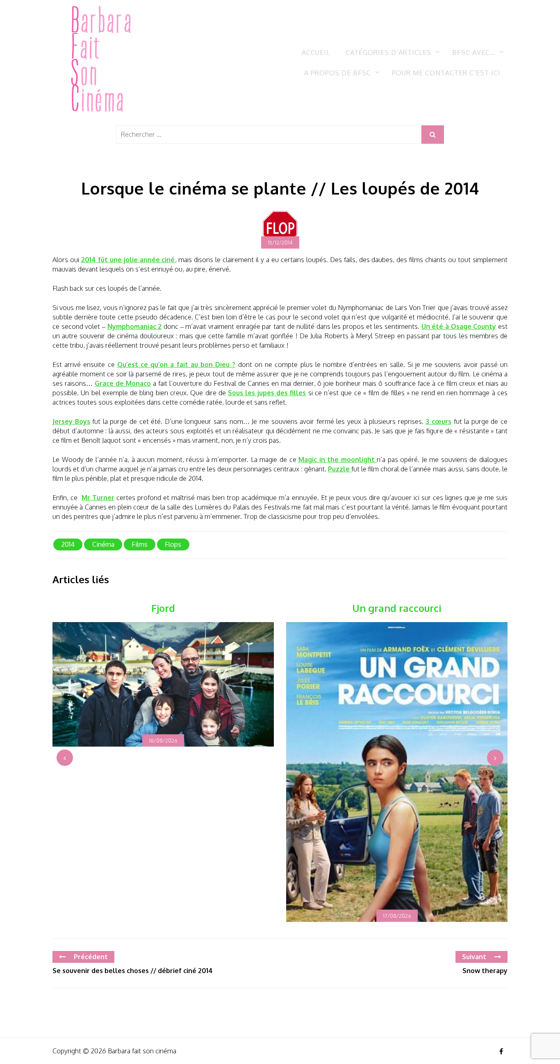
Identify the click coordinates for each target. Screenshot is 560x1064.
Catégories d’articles (388, 52)
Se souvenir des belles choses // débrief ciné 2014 (132, 971)
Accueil (316, 52)
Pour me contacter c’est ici (446, 73)
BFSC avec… (473, 52)
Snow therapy (485, 971)
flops (173, 544)
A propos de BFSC (337, 73)
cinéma (103, 544)
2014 (68, 544)
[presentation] (65, 757)
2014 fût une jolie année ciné (128, 260)
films (140, 544)
